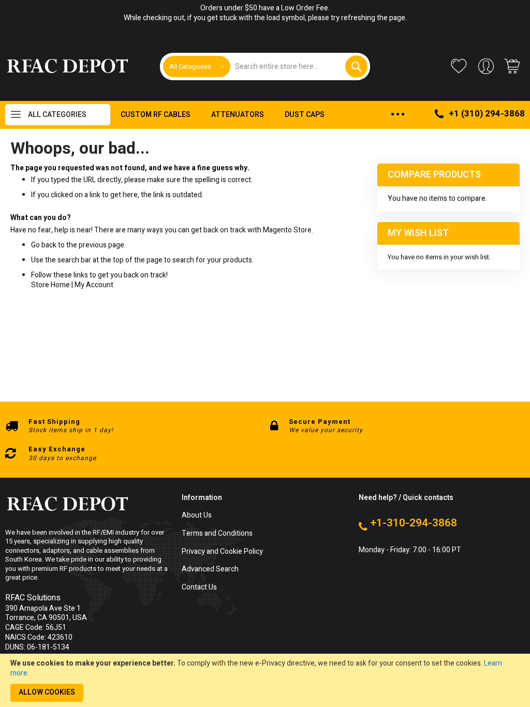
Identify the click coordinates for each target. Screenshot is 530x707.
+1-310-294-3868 (413, 523)
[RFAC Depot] (67, 66)
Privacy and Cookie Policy (222, 552)
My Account (94, 284)
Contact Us (199, 588)
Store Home (50, 284)
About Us (197, 516)
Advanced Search (210, 570)
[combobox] (299, 66)
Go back (43, 245)
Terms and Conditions (217, 534)
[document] (265, 680)
